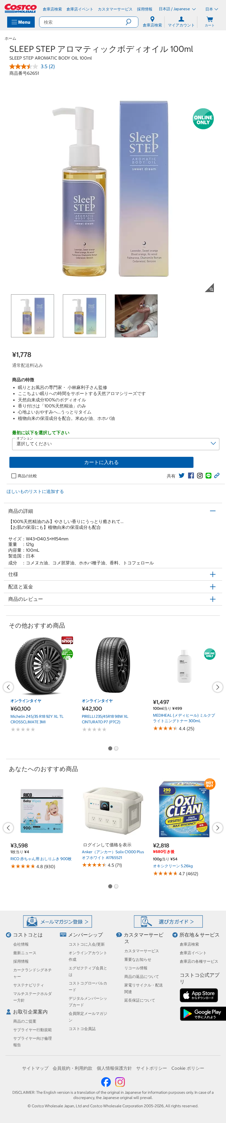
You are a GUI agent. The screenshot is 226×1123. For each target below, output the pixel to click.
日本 (209, 9)
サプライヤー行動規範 (32, 1029)
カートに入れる (101, 462)
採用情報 (21, 961)
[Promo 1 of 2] (110, 749)
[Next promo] (217, 687)
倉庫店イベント (193, 952)
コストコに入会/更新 (87, 944)
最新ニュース (24, 952)
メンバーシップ (85, 935)
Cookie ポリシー (187, 1068)
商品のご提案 (24, 1021)
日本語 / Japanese (175, 8)
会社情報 (21, 944)
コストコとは (28, 935)
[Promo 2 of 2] (116, 749)
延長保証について (139, 1000)
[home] (21, 8)
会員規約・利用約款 (72, 1068)
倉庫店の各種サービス (199, 961)
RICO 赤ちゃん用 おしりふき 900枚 (41, 858)
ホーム (10, 38)
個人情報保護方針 (114, 1068)
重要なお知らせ (137, 959)
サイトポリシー (151, 1068)
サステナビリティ (28, 985)
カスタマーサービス (141, 950)
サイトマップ (35, 1068)
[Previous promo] (8, 687)
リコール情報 (135, 967)
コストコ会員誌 (82, 1028)
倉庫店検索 (189, 944)
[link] (181, 475)
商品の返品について (141, 976)
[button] (132, 22)
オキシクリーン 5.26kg (173, 865)
